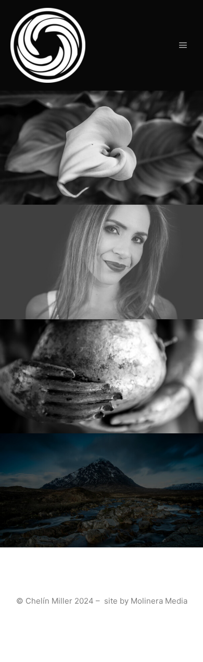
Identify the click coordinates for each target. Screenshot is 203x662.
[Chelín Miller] (47, 45)
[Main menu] (183, 45)
